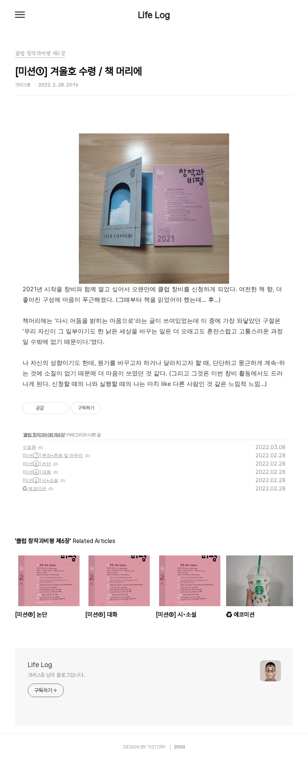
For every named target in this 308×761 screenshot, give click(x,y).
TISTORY (156, 747)
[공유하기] (51, 408)
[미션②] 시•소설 (40, 480)
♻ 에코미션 (34, 488)
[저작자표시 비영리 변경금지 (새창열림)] (111, 408)
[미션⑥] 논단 (37, 463)
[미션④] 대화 (37, 472)
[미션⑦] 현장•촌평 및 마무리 (53, 455)
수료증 (29, 447)
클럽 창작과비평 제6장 (44, 434)
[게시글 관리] (60, 408)
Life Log (154, 15)
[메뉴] (19, 15)
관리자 (179, 747)
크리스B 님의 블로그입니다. (56, 675)
